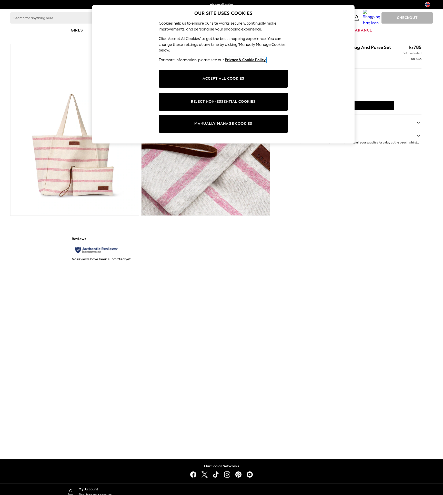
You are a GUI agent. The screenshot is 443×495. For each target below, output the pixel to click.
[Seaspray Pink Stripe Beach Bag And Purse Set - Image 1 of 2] (75, 129)
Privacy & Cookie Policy (245, 60)
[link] (356, 18)
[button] (356, 135)
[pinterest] (238, 474)
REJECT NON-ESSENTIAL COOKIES (223, 101)
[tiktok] (216, 474)
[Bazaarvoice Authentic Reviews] (96, 250)
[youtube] (249, 474)
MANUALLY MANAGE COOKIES (223, 123)
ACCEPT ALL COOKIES (223, 78)
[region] (223, 74)
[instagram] (227, 474)
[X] (204, 474)
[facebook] (193, 474)
